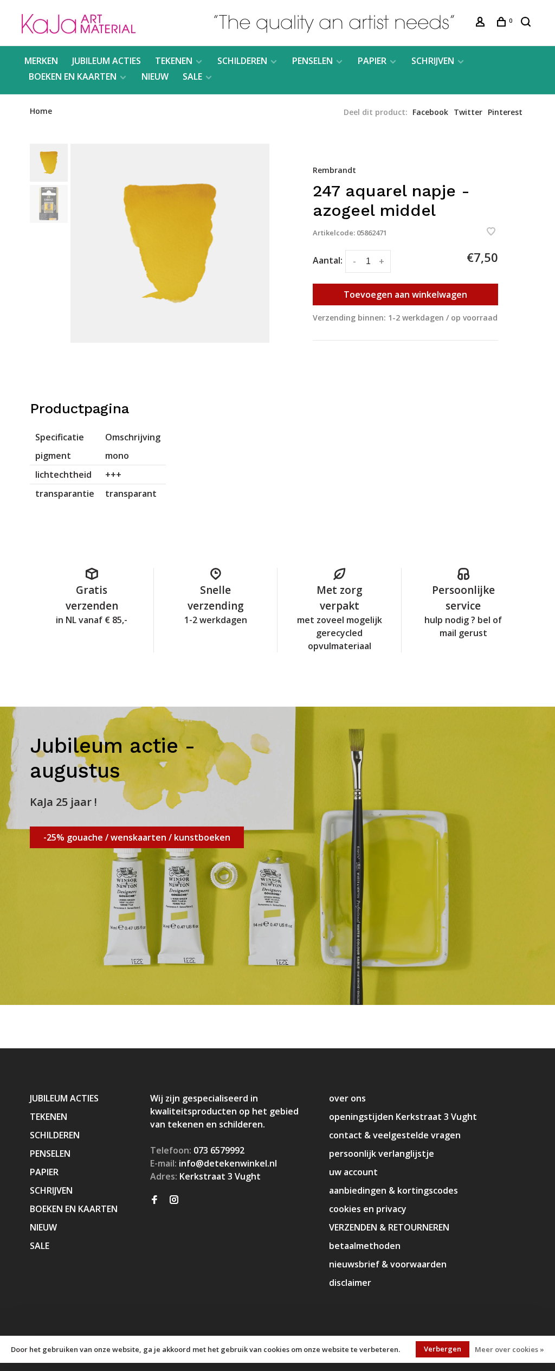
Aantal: (328, 260)
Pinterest (505, 112)
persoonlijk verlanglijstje (381, 1153)
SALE (192, 76)
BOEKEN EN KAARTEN (73, 76)
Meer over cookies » (509, 1349)
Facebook (430, 112)
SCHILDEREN (242, 61)
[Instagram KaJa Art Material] (174, 1200)
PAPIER (372, 61)
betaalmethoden (365, 1246)
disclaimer (350, 1283)
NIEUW (155, 76)
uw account (353, 1172)
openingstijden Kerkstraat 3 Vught (403, 1117)
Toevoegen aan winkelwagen (405, 294)
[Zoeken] (527, 23)
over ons (347, 1098)
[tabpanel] (169, 243)
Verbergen (442, 1349)
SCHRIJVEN (432, 61)
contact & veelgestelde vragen (395, 1135)
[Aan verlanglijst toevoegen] (491, 232)
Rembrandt (334, 170)
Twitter (468, 112)
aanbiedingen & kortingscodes (393, 1190)
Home (41, 111)
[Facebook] (154, 1200)
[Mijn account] (481, 23)
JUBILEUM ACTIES (106, 61)
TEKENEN (173, 61)
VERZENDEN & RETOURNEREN (389, 1227)
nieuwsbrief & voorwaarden (388, 1264)
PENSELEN (312, 61)
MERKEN (41, 61)
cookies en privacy (367, 1209)
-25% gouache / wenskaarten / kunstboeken (136, 837)
